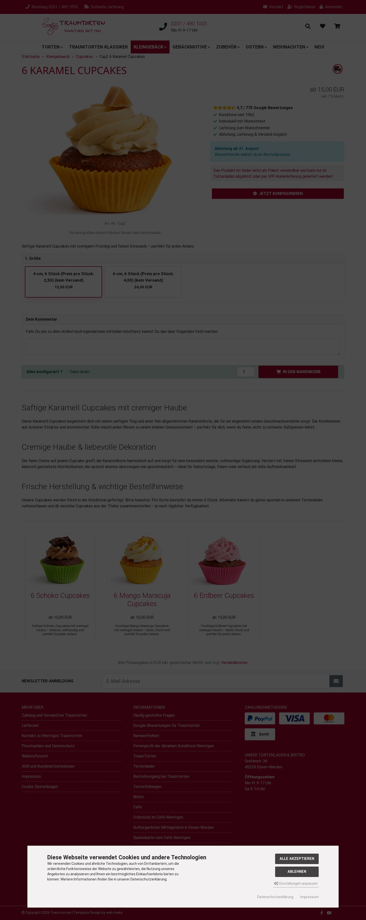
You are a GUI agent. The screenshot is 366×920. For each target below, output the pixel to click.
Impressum (309, 897)
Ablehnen (297, 872)
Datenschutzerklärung (275, 897)
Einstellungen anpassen (298, 883)
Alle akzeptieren (297, 859)
